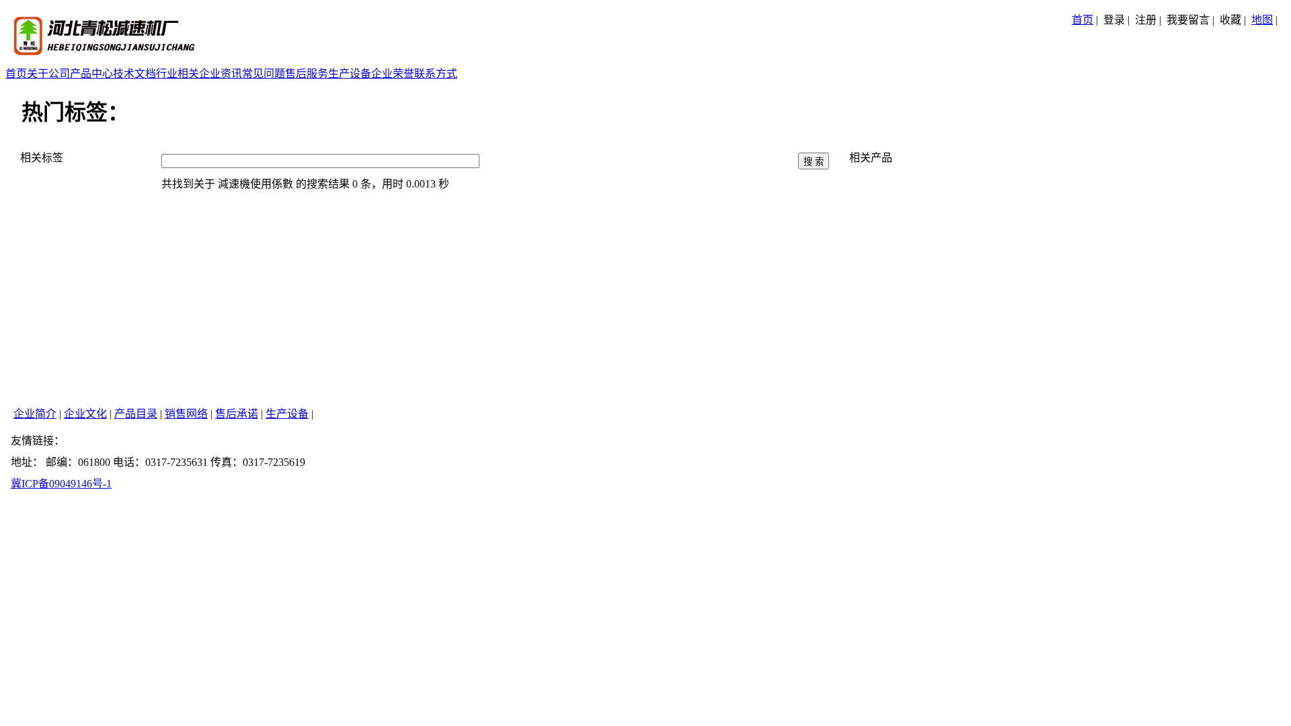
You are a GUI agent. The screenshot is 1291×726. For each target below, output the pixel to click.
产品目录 (135, 413)
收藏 (1230, 20)
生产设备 (349, 73)
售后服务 (306, 73)
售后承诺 (236, 413)
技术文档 (134, 73)
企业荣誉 (392, 73)
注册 (1146, 20)
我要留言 (1188, 20)
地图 (1262, 20)
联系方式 (435, 73)
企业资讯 (220, 73)
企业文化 (85, 413)
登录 (1114, 20)
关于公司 (48, 73)
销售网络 (186, 413)
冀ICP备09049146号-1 (61, 483)
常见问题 (263, 73)
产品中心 (91, 73)
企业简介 (34, 413)
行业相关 (177, 73)
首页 (1082, 20)
